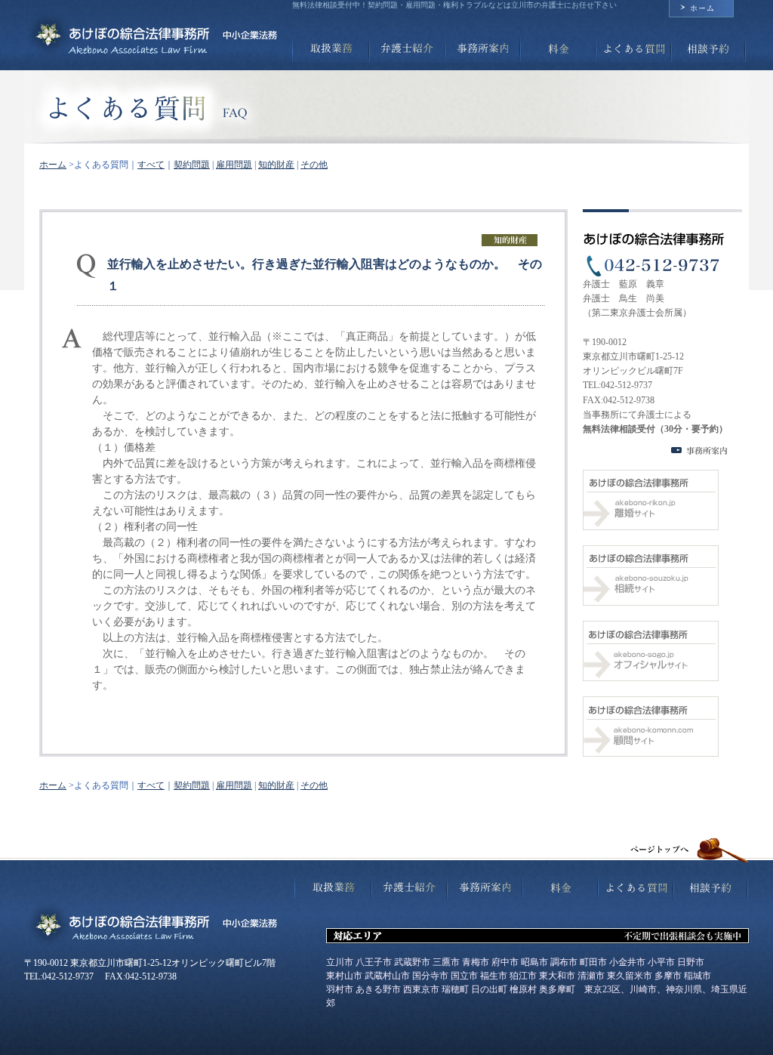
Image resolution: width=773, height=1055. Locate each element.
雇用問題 (234, 164)
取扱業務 (330, 49)
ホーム (701, 8)
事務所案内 (481, 49)
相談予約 (708, 49)
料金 (556, 49)
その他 (314, 164)
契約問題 (192, 164)
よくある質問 (632, 49)
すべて (151, 164)
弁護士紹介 (405, 49)
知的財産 (276, 164)
